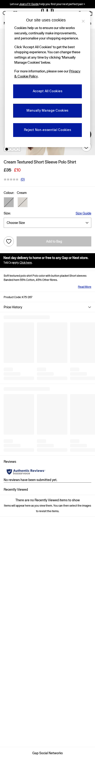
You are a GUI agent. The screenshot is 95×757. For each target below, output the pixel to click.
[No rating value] (12, 179)
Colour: (9, 193)
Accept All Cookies (47, 91)
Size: (7, 213)
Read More (84, 286)
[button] (6, 149)
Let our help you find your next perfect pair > (47, 4)
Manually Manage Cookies (47, 110)
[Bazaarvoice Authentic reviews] (26, 471)
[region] (47, 79)
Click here (26, 262)
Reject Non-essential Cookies (47, 130)
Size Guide (83, 213)
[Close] (83, 21)
